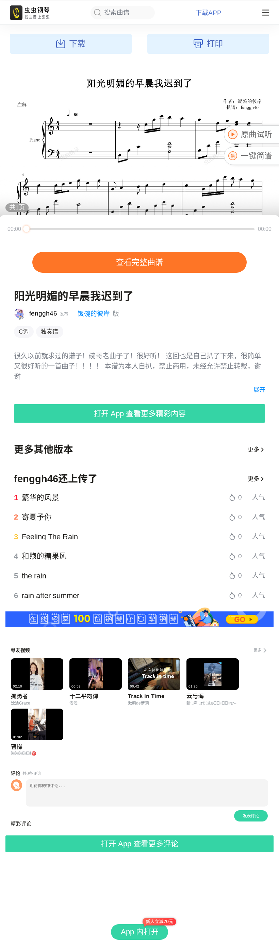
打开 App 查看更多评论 (139, 844)
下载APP (208, 13)
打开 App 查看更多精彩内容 (140, 413)
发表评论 (251, 816)
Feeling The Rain (50, 537)
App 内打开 (140, 932)
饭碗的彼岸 (94, 313)
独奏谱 (49, 331)
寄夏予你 (37, 517)
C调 (24, 331)
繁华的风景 (40, 498)
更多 (253, 449)
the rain (34, 576)
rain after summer (50, 595)
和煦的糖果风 (44, 556)
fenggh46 (43, 313)
